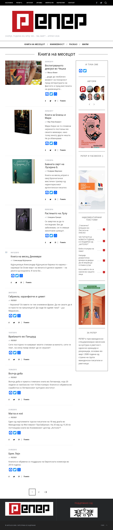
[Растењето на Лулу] (23, 220)
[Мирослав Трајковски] (97, 96)
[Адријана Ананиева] (90, 96)
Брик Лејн (14, 453)
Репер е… (19, 3)
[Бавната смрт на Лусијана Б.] (23, 171)
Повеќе (63, 101)
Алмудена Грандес (54, 217)
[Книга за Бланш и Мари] (23, 122)
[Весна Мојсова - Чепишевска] (90, 89)
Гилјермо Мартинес (54, 171)
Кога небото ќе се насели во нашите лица (86, 271)
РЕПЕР (14, 300)
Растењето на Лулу (56, 213)
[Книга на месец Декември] (6, 252)
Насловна (9, 3)
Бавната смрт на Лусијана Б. (54, 165)
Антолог (29, 3)
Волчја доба (15, 373)
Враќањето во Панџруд (22, 336)
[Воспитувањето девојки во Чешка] (23, 73)
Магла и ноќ (15, 413)
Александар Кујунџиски (22, 260)
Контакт (71, 3)
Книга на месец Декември (26, 256)
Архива (39, 3)
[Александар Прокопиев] (83, 96)
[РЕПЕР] (83, 89)
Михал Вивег (52, 72)
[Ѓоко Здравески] (97, 89)
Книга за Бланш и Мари (55, 116)
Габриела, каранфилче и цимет (26, 296)
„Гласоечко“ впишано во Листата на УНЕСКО (84, 229)
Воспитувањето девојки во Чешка (55, 67)
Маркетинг (61, 3)
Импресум (49, 3)
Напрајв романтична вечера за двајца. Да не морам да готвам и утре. (86, 260)
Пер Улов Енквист (54, 122)
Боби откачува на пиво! (86, 249)
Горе (102, 525)
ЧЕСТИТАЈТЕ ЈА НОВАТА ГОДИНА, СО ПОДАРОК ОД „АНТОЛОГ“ (86, 241)
